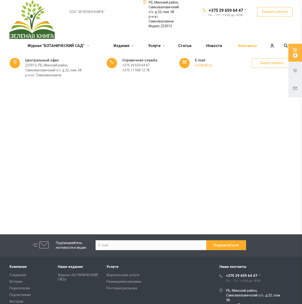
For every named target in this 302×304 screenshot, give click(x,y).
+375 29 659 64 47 (226, 10)
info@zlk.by (203, 65)
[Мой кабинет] (272, 46)
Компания (18, 267)
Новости (214, 45)
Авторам (16, 301)
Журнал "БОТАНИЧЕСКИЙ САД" (56, 45)
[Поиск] (286, 46)
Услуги (154, 45)
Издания (121, 45)
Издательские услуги (122, 275)
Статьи (184, 45)
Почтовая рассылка (121, 288)
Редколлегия (19, 288)
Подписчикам (20, 295)
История (15, 281)
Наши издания (70, 267)
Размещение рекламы (123, 281)
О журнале (17, 275)
